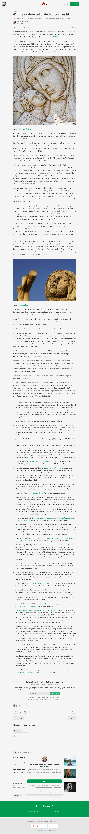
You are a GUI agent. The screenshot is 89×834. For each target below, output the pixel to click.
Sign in (83, 4)
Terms (51, 821)
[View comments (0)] (20, 27)
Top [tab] (15, 752)
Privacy (46, 821)
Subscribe (74, 4)
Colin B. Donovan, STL (51, 610)
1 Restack (26, 706)
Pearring (16, 11)
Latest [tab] (19, 752)
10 (50, 324)
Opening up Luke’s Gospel (54, 468)
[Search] (64, 4)
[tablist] (20, 731)
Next (70, 718)
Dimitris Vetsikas (25, 129)
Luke (29, 421)
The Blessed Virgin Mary (42, 583)
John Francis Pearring (23, 21)
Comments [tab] (17, 731)
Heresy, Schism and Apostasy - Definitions (28, 610)
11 (48, 356)
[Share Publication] (67, 4)
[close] (61, 757)
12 (41, 371)
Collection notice (58, 821)
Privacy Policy (57, 787)
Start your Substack (40, 826)
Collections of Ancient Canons (40, 645)
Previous (19, 718)
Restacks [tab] (24, 731)
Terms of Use (53, 785)
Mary (30, 563)
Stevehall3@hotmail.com (25, 762)
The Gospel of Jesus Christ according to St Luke (41, 461)
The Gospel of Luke (35, 439)
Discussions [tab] (26, 752)
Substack (36, 830)
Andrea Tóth (23, 305)
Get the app (53, 826)
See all (16, 795)
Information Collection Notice (44, 787)
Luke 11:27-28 (52, 37)
